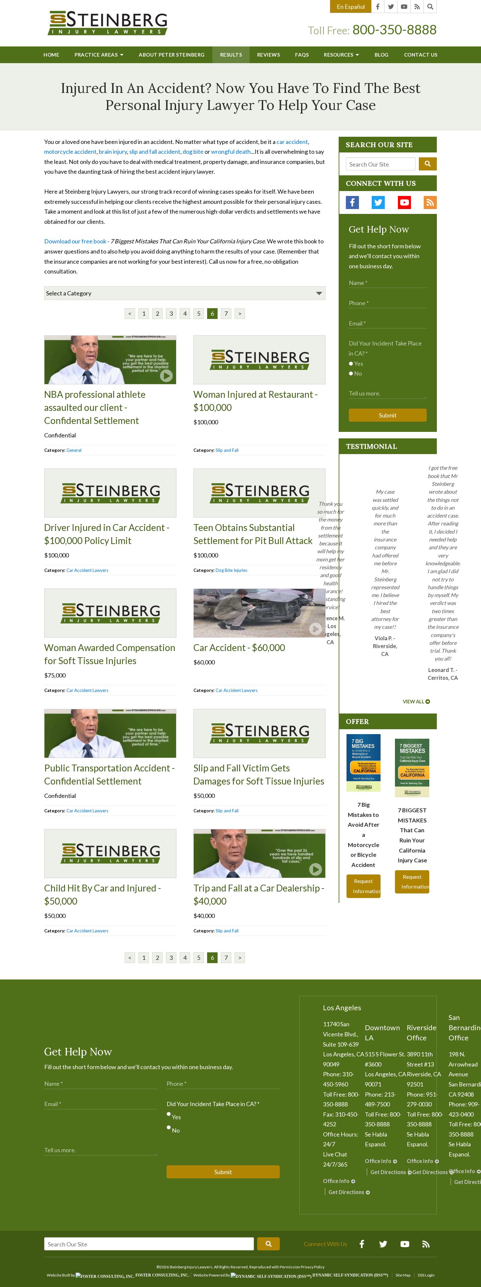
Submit (388, 415)
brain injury (113, 151)
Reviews (268, 55)
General (73, 450)
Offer (357, 721)
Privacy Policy (313, 1266)
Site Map (403, 1275)
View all (413, 701)
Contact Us (420, 55)
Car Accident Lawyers (87, 570)
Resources (339, 55)
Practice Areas (97, 55)
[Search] (430, 6)
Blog (382, 55)
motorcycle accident (70, 151)
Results (231, 55)
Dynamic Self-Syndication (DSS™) (350, 1275)
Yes (358, 363)
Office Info (336, 1181)
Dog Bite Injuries (231, 570)
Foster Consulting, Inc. (161, 1275)
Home (51, 55)
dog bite (193, 151)
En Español (351, 6)
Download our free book (75, 241)
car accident (292, 141)
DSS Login (426, 1275)
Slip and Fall (227, 450)
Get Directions (346, 1192)
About (172, 55)
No (357, 373)
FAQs (302, 55)
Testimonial (371, 446)
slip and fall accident (154, 151)
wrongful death (231, 151)
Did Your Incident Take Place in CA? (213, 1103)
